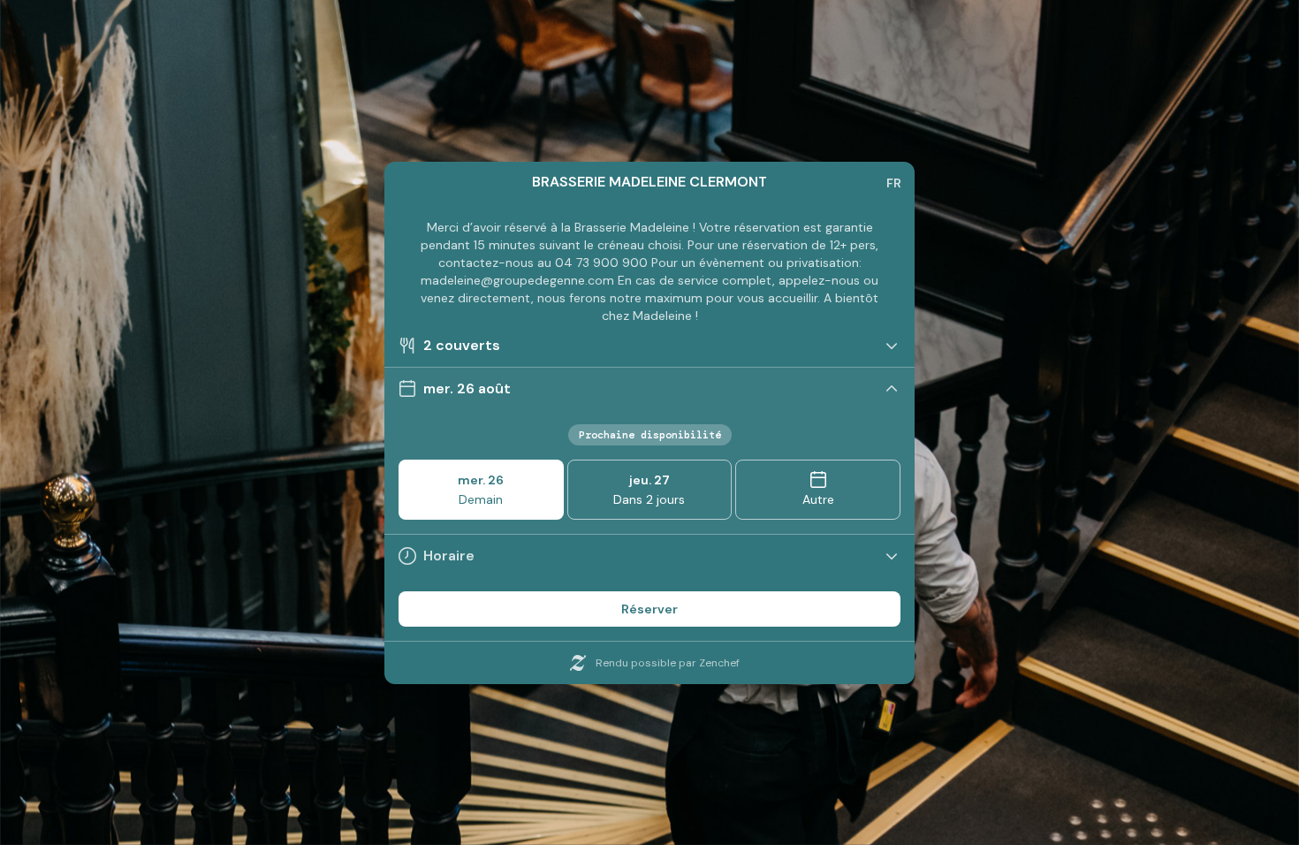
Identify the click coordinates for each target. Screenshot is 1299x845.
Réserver (649, 609)
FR (893, 183)
